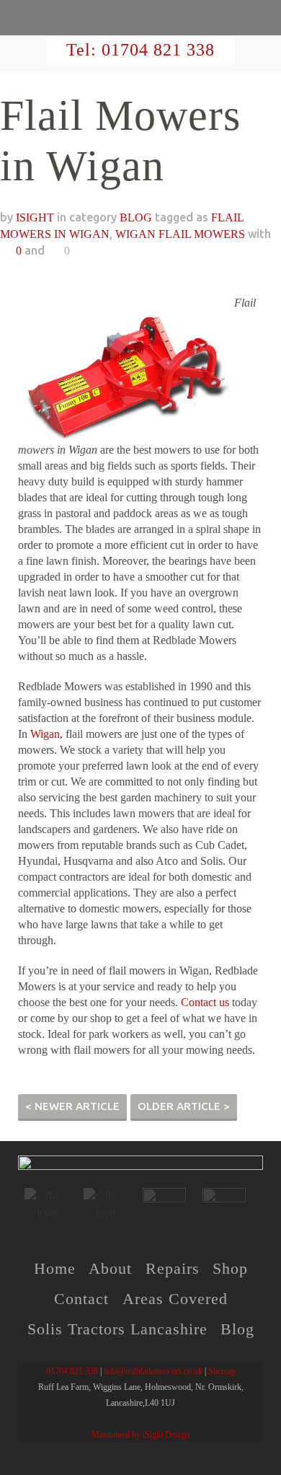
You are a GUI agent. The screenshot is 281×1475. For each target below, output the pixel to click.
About (110, 1268)
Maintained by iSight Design (140, 1435)
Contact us (205, 1002)
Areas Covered (175, 1299)
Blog (237, 1329)
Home (55, 1268)
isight (35, 217)
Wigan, (46, 734)
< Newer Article (72, 1106)
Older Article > (184, 1106)
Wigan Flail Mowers (180, 234)
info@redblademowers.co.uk (153, 1371)
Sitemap (222, 1371)
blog (136, 217)
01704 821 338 (158, 49)
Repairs (173, 1268)
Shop (230, 1268)
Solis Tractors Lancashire (117, 1329)
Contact (81, 1299)
